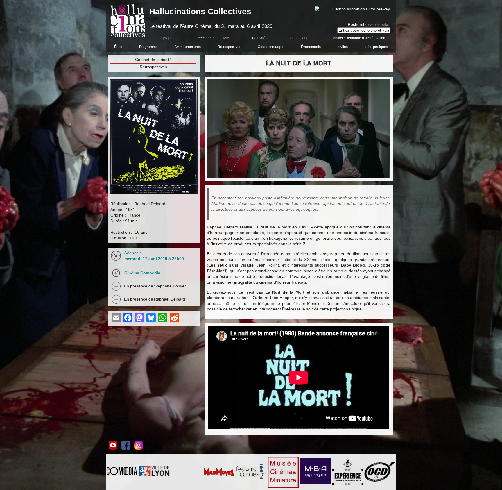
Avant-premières (188, 47)
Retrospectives (229, 47)
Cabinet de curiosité (153, 59)
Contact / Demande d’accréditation (358, 38)
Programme (148, 47)
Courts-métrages (271, 47)
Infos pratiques (376, 47)
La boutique (299, 38)
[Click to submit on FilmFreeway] (352, 18)
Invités (343, 47)
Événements (311, 47)
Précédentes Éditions (213, 38)
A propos (167, 38)
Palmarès (259, 38)
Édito (118, 47)
